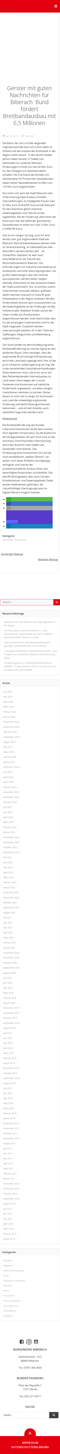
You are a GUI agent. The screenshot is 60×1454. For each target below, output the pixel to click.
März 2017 (8, 1168)
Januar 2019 (9, 1063)
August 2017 (9, 1143)
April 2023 (8, 817)
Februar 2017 (9, 1173)
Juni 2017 (7, 1153)
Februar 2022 (9, 882)
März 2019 (8, 1053)
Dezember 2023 (11, 792)
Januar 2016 (9, 1238)
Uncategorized (10, 1305)
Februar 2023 (9, 827)
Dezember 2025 (11, 721)
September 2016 (11, 1198)
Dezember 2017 (11, 1123)
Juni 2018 (7, 1093)
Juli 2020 (7, 977)
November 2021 (11, 897)
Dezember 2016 (11, 1183)
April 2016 (8, 1223)
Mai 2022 (7, 867)
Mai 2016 (7, 1218)
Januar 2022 (9, 887)
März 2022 (8, 877)
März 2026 (8, 706)
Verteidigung (9, 1310)
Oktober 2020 (10, 962)
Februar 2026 (9, 711)
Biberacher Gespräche (14, 1280)
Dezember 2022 (11, 837)
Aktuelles (7, 540)
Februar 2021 (9, 942)
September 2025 (11, 736)
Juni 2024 (7, 771)
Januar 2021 (9, 947)
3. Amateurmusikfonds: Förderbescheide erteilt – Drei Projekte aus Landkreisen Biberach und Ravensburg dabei (30, 654)
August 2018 (9, 1083)
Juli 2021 (7, 917)
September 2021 (11, 907)
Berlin (6, 1275)
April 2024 (8, 777)
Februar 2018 (9, 1113)
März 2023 (8, 822)
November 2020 (11, 957)
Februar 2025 (9, 756)
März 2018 (8, 1108)
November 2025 (11, 726)
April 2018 (8, 1103)
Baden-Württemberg (13, 1270)
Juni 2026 (7, 691)
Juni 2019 (7, 1038)
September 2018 (11, 1078)
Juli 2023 (7, 807)
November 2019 (11, 1012)
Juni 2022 (7, 862)
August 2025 (9, 741)
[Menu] (55, 6)
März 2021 (8, 937)
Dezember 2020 (11, 952)
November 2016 (11, 1188)
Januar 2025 (9, 762)
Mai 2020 (7, 987)
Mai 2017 (7, 1158)
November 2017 (11, 1128)
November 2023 (11, 797)
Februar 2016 (9, 1233)
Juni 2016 (7, 1213)
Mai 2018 (7, 1098)
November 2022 (11, 842)
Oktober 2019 (10, 1017)
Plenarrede (8, 1295)
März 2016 (8, 1228)
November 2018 (11, 1068)
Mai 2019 (7, 1043)
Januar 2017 (9, 1178)
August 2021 (9, 912)
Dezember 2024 (11, 766)
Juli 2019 (7, 1033)
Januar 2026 (9, 716)
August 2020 (9, 972)
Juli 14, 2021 (12, 136)
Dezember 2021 (11, 892)
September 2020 (11, 967)
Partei (6, 1290)
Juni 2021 (7, 922)
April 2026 (8, 701)
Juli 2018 (7, 1088)
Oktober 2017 (10, 1133)
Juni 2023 (7, 812)
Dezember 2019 (11, 1007)
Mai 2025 (7, 746)
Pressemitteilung (11, 1300)
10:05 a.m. (29, 136)
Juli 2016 (7, 1208)
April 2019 (8, 1048)
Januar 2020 (9, 1002)
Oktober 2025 (10, 731)
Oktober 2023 (10, 802)
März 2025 (8, 751)
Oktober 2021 (10, 902)
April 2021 (8, 932)
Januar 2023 (9, 832)
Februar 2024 (9, 787)
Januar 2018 (9, 1118)
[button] (8, 499)
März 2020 (8, 992)
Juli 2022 (7, 857)
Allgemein (8, 1265)
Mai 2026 (7, 696)
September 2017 (11, 1138)
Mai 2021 (7, 927)
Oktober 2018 (10, 1073)
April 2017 (8, 1163)
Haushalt (7, 1285)
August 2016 (9, 1203)
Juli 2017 (7, 1148)
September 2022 (11, 852)
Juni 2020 (7, 982)
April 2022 (8, 872)
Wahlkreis (20, 540)
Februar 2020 (9, 997)
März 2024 (8, 782)
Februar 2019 (9, 1058)
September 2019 (11, 1023)
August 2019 (9, 1027)
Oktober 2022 (10, 847)
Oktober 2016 (10, 1193)
